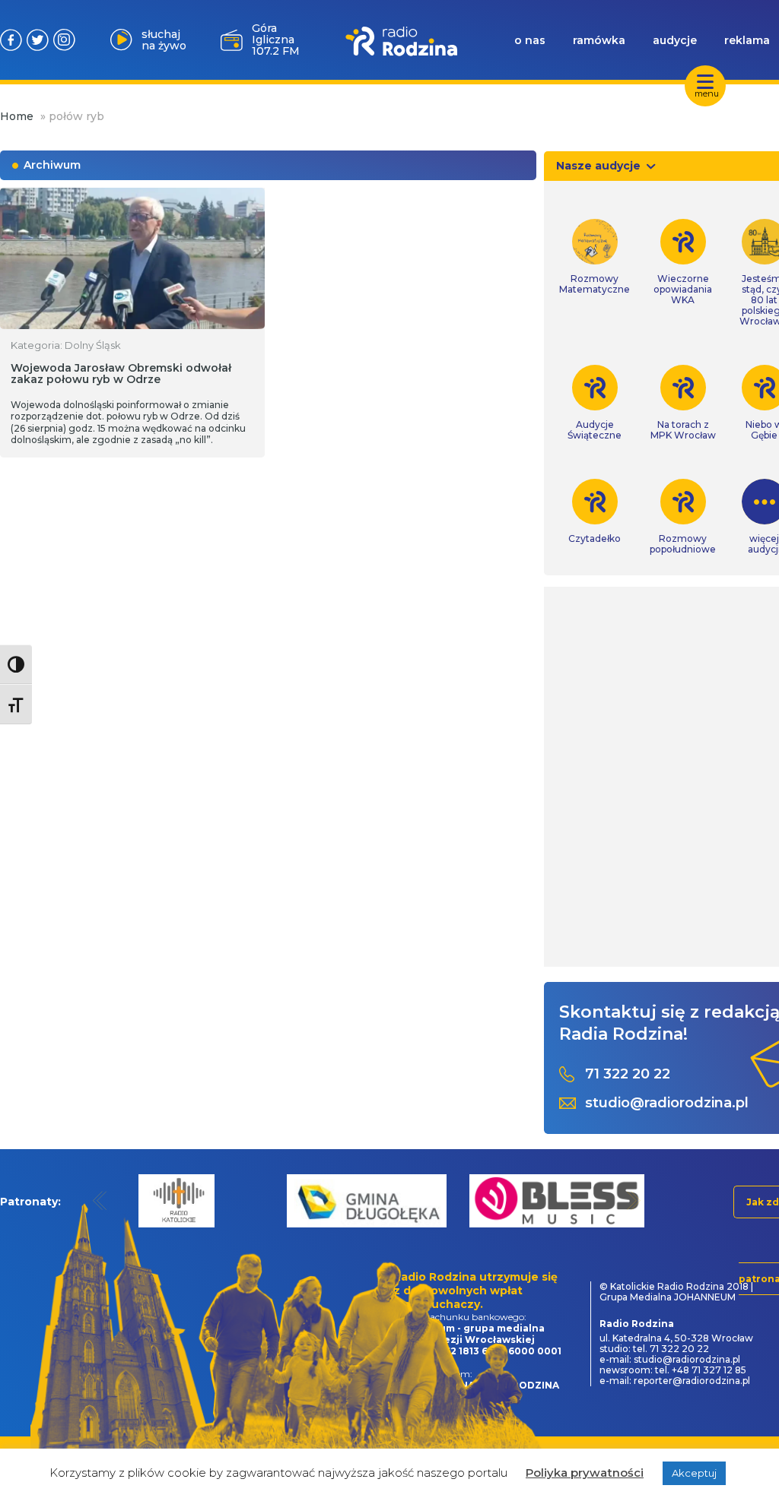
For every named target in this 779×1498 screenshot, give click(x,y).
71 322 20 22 (627, 1074)
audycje (675, 40)
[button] (100, 1200)
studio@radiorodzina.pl (667, 1103)
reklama (747, 40)
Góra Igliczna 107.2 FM (276, 39)
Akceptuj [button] (694, 1473)
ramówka (599, 40)
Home (16, 116)
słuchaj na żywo (163, 39)
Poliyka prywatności (585, 1472)
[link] (594, 257)
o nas (529, 40)
